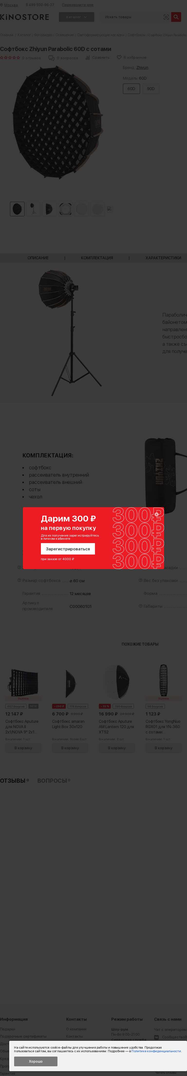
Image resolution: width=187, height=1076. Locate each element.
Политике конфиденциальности (156, 1051)
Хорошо (36, 1061)
